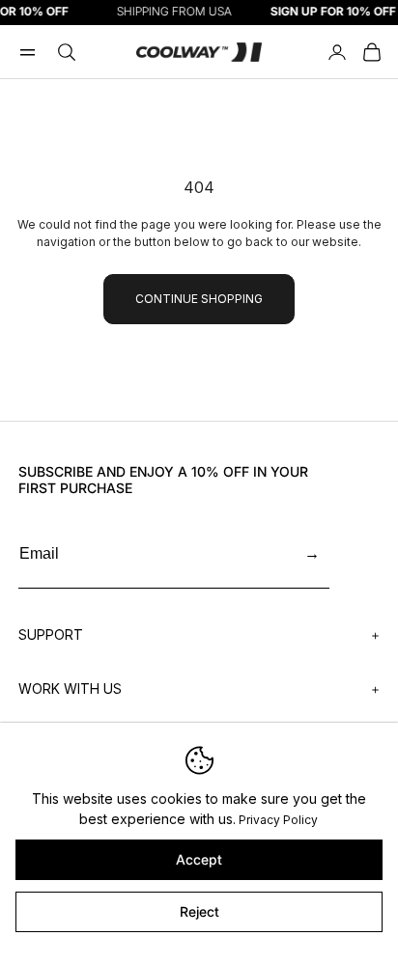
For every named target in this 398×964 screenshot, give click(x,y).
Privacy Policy (278, 820)
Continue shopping (199, 298)
